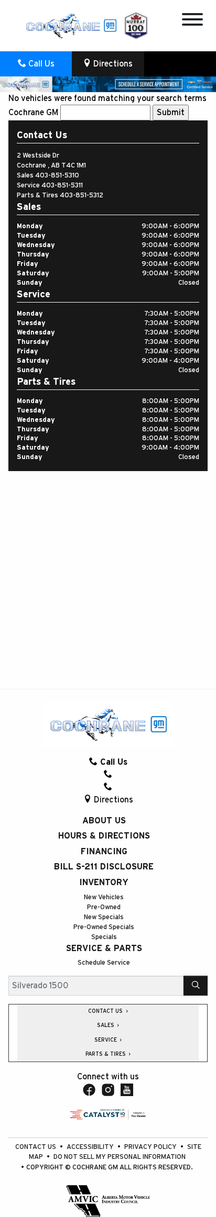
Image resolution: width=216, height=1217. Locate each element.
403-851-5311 (62, 185)
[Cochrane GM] (70, 25)
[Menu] (192, 21)
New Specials (104, 917)
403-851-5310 (57, 175)
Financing (104, 851)
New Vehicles (104, 897)
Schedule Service (104, 962)
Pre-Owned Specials (103, 927)
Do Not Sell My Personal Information (119, 1157)
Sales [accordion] (106, 1025)
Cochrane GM (33, 112)
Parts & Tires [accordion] (106, 1054)
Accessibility (91, 1147)
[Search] (195, 986)
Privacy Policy (151, 1147)
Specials (104, 937)
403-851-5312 (81, 195)
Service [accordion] (106, 1040)
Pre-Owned (104, 907)
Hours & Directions (104, 836)
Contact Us (36, 1147)
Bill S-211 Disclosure (104, 867)
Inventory (103, 882)
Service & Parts (104, 948)
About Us (104, 821)
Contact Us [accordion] (106, 1011)
